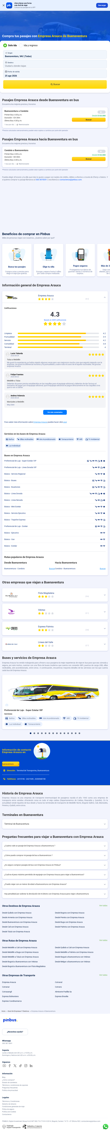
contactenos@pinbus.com (71, 180)
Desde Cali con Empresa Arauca (15, 927)
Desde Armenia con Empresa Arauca (17, 917)
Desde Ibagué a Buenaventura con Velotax (72, 957)
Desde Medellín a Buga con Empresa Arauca (20, 952)
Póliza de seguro (8, 1109)
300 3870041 (41, 180)
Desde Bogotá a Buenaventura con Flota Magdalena (23, 966)
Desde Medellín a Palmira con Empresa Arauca (74, 952)
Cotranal (58, 982)
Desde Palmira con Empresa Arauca (70, 927)
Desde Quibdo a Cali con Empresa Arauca (72, 947)
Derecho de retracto (9, 1104)
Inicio (4, 1011)
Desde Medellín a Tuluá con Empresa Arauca (20, 957)
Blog (3, 1077)
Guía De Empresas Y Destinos (19, 1011)
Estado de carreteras (9, 1082)
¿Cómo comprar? (8, 1080)
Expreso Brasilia (61, 996)
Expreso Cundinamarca (12, 1001)
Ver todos (103, 906)
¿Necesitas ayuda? (15, 1032)
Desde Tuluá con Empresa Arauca (16, 932)
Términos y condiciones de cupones (15, 1085)
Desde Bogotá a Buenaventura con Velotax (20, 962)
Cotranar (6, 987)
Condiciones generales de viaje (13, 1106)
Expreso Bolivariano (10, 996)
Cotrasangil (7, 992)
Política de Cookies (9, 1112)
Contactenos (6, 1114)
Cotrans (58, 987)
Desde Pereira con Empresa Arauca (69, 917)
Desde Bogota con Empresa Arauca (69, 913)
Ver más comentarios (55, 412)
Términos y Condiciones (10, 1101)
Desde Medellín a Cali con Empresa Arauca (19, 947)
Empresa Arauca (40, 422)
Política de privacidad (10, 1090)
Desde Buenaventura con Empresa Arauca (19, 922)
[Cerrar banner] (3, 5)
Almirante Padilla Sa (63, 992)
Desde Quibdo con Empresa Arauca (16, 913)
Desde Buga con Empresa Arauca (69, 922)
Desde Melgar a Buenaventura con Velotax (72, 962)
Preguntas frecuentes (10, 1088)
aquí (65, 422)
